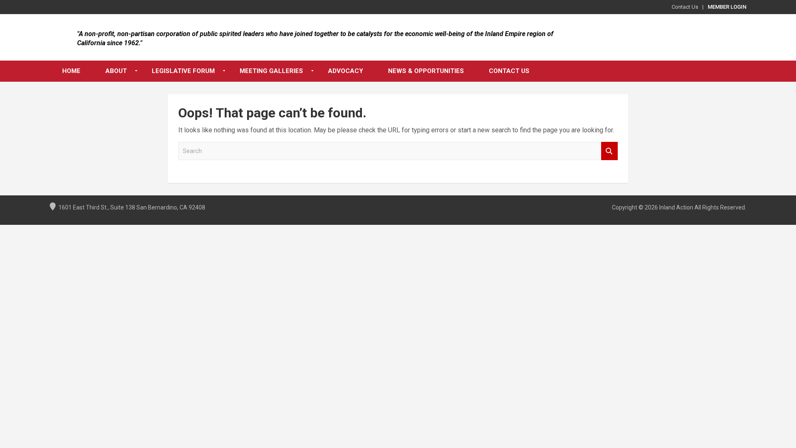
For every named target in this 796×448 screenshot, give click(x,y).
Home (71, 71)
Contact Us (685, 7)
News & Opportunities (426, 71)
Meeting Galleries (271, 71)
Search (609, 151)
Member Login (727, 7)
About (116, 71)
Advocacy (345, 71)
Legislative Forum (183, 71)
